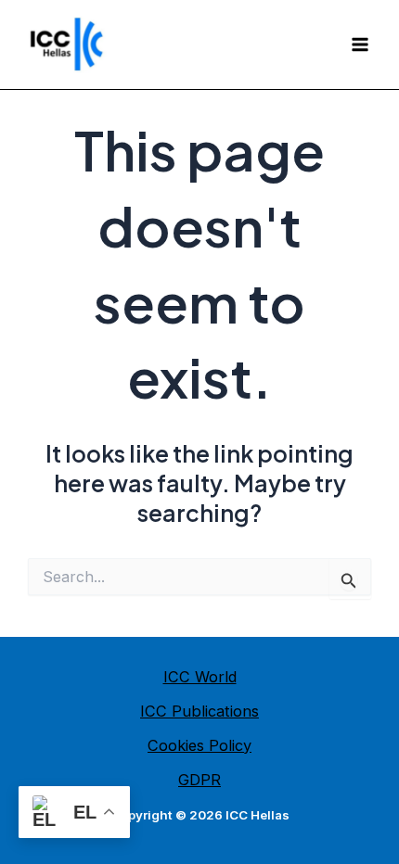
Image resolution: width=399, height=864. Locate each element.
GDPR (199, 779)
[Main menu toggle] (359, 45)
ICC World (200, 676)
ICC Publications (199, 711)
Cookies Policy (199, 745)
